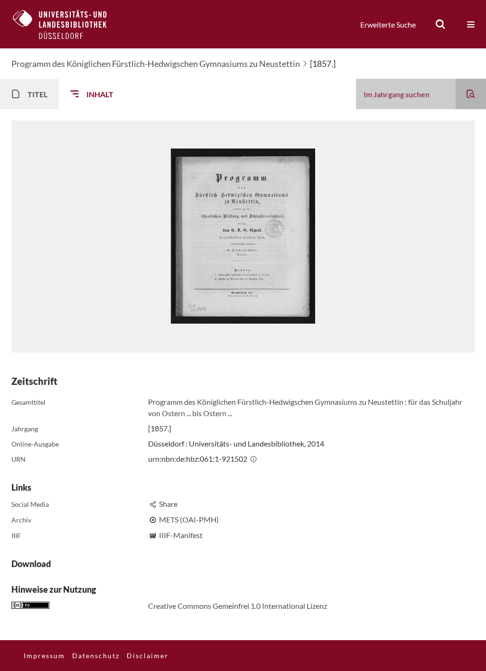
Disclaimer (147, 656)
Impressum (44, 656)
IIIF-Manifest (181, 535)
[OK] (440, 24)
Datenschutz (96, 656)
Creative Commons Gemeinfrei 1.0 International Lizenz (237, 605)
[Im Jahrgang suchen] (471, 94)
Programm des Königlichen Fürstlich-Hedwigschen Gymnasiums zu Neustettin (155, 63)
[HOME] (67, 24)
